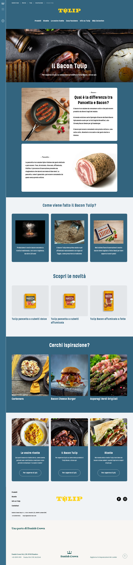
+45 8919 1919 (16, 557)
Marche (24, 3)
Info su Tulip (85, 21)
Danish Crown (15, 3)
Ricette (46, 21)
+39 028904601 (16, 516)
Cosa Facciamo (39, 3)
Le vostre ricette (57, 21)
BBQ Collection (98, 21)
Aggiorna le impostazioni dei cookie (103, 557)
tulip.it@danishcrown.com (29, 516)
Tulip (30, 3)
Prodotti (38, 21)
